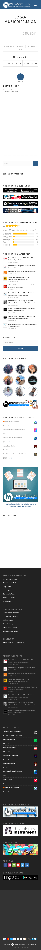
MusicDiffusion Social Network (13, 643)
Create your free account (11, 616)
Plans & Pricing (8, 624)
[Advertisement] (20, 538)
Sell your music (8, 620)
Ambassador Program (10, 631)
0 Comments (20, 46)
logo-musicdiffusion (20, 19)
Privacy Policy (7, 601)
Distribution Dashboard (11, 613)
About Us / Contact (9, 583)
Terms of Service (9, 598)
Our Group (6, 590)
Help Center (7, 587)
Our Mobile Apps (9, 594)
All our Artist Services (10, 627)
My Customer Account (10, 579)
